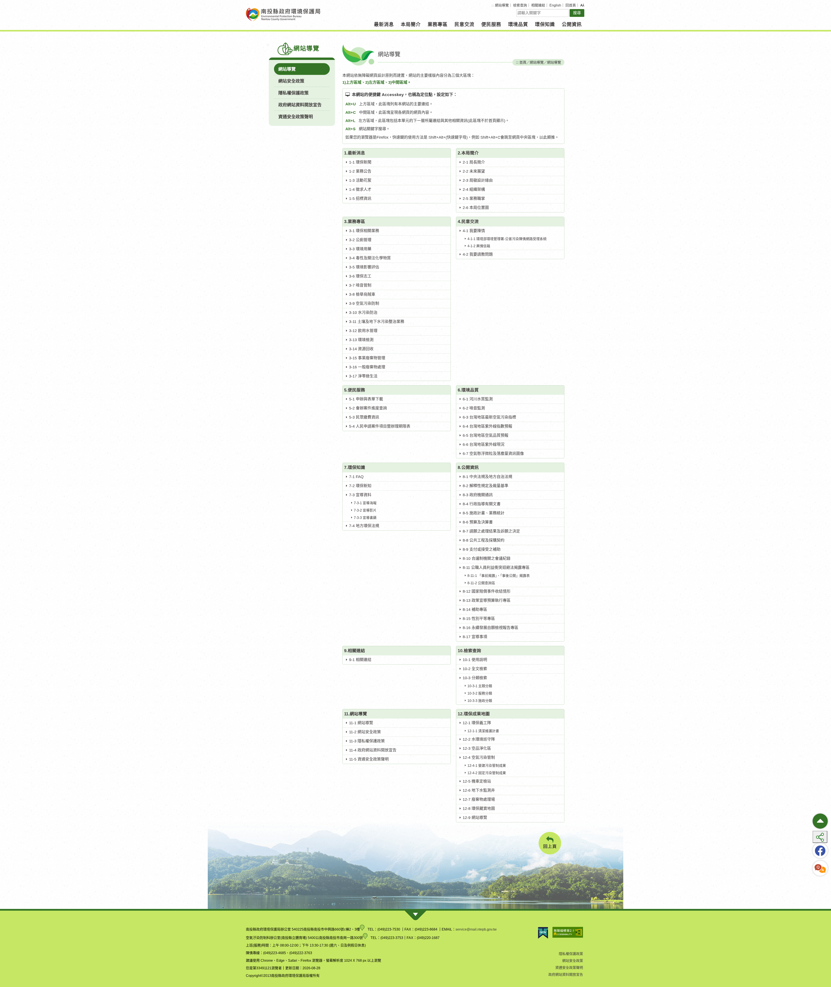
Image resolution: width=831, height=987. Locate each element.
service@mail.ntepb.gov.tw (476, 929)
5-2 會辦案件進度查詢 (368, 408)
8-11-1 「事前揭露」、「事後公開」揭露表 (498, 576)
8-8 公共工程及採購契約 (483, 540)
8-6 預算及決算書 (478, 522)
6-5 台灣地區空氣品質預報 (485, 435)
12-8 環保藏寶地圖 (479, 808)
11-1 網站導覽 (361, 723)
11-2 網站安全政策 (365, 732)
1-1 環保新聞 (360, 162)
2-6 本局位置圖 (476, 207)
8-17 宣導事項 (475, 637)
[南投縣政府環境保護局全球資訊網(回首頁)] (283, 14)
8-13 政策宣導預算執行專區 (487, 600)
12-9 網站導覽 (475, 817)
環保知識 (545, 24)
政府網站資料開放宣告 (300, 105)
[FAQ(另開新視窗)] (820, 868)
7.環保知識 (354, 467)
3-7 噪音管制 (360, 285)
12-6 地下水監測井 (479, 790)
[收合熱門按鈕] (820, 821)
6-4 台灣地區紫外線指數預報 (487, 426)
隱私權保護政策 (293, 93)
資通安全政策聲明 (295, 116)
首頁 (522, 62)
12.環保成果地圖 (474, 713)
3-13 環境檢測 (361, 340)
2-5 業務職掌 (474, 198)
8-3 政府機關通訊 (478, 495)
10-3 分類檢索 (475, 678)
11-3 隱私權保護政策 (367, 741)
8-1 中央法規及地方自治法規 (487, 477)
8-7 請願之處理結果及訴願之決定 (491, 531)
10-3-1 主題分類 (479, 686)
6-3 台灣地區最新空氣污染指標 (489, 417)
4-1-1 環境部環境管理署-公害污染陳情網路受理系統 (507, 239)
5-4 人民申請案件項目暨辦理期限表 (379, 426)
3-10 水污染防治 (363, 312)
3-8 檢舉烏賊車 (362, 294)
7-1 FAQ (356, 477)
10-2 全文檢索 (475, 669)
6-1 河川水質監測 (478, 399)
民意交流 (464, 24)
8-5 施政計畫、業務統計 (483, 513)
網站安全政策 (291, 81)
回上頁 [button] (550, 846)
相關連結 (538, 5)
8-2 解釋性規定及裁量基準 (485, 486)
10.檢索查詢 (469, 650)
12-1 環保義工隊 (477, 723)
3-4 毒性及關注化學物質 (370, 258)
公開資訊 (572, 24)
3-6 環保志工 (360, 276)
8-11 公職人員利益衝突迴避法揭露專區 (496, 567)
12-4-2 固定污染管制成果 (486, 773)
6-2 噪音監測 (474, 408)
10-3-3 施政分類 (479, 701)
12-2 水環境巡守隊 (479, 739)
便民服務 (491, 24)
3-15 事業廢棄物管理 (367, 358)
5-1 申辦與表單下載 (366, 399)
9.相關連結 (354, 650)
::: (492, 5)
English (555, 5)
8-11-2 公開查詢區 (481, 583)
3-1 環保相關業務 (364, 231)
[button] (582, 5)
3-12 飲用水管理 (363, 331)
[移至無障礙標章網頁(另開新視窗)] (567, 933)
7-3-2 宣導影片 (365, 510)
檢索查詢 (520, 5)
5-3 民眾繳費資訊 (364, 417)
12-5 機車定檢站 (477, 781)
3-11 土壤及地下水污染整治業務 (376, 321)
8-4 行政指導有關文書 (482, 504)
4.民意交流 (468, 221)
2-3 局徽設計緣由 (478, 180)
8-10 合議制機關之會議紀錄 (487, 558)
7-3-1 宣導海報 (365, 503)
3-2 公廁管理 (360, 240)
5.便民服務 (354, 390)
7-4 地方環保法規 (364, 526)
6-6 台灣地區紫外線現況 (483, 444)
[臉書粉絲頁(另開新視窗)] (820, 850)
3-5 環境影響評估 (364, 267)
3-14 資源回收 (361, 349)
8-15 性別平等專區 (479, 618)
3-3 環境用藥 (360, 249)
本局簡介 (411, 24)
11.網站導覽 (355, 713)
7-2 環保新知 (360, 486)
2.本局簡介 (468, 153)
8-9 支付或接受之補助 (482, 549)
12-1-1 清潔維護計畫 (483, 731)
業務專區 (438, 24)
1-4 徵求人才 (360, 189)
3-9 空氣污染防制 (364, 303)
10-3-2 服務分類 (479, 693)
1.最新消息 (354, 153)
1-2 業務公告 (360, 171)
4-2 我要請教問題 (478, 254)
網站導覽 (502, 5)
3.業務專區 (354, 221)
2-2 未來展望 (474, 171)
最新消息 (384, 24)
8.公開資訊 (468, 467)
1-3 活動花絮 (360, 180)
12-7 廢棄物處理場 (479, 799)
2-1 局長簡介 (474, 162)
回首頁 (570, 5)
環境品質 (518, 24)
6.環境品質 (468, 390)
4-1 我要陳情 (474, 231)
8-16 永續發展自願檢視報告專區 (490, 628)
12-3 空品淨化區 (477, 748)
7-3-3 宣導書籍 (365, 518)
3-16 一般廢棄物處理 (367, 367)
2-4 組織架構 (474, 189)
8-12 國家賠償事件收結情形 (487, 591)
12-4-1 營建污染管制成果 (486, 765)
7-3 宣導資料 (360, 495)
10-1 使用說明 (475, 660)
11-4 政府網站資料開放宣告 (372, 750)
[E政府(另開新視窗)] (543, 933)
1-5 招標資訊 (360, 198)
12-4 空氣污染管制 (479, 757)
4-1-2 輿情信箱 (478, 246)
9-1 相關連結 (360, 660)
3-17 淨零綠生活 (363, 376)
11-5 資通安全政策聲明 (369, 759)
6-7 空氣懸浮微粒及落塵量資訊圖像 (493, 453)
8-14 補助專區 (475, 609)
